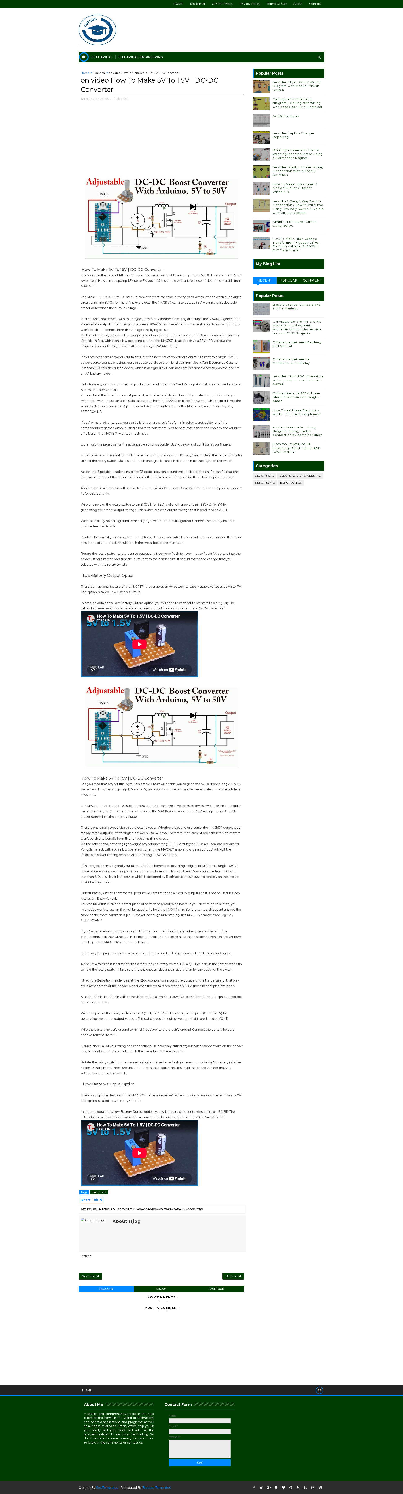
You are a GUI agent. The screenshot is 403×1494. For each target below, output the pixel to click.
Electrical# (99, 1192)
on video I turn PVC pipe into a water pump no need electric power (298, 380)
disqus (161, 1288)
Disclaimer (197, 4)
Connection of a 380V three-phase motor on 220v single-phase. (297, 397)
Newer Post (90, 1276)
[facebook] (254, 1488)
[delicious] (320, 1488)
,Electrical (122, 98)
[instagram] (313, 1488)
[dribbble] (291, 1488)
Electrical (102, 57)
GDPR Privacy (222, 4)
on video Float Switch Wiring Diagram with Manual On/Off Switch (297, 85)
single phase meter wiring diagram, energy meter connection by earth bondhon (297, 431)
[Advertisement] (162, 138)
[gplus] (269, 1488)
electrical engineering (300, 475)
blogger (106, 1288)
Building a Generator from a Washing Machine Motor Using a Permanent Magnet (298, 153)
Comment (312, 280)
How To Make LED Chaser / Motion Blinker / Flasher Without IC (295, 187)
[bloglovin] (283, 1488)
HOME (178, 4)
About (297, 4)
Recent (265, 280)
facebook (216, 1288)
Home (85, 73)
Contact (315, 4)
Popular (289, 280)
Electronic (265, 482)
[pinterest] (276, 1488)
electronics (291, 482)
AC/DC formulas (286, 116)
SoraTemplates (107, 1488)
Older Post (233, 1276)
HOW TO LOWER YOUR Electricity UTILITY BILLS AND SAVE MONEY (297, 448)
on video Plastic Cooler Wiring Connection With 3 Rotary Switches (298, 170)
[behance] (305, 1488)
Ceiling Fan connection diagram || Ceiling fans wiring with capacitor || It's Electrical (297, 102)
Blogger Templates (157, 1488)
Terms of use (277, 4)
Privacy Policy (250, 4)
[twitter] (261, 1488)
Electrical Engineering (140, 57)
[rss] (298, 1488)
